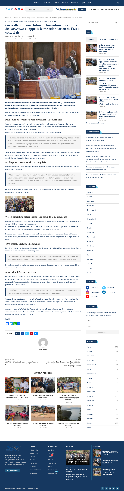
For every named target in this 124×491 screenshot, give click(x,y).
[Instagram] (12, 9)
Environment (74, 2)
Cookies (32, 456)
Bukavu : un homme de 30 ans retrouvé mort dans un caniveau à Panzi (108, 115)
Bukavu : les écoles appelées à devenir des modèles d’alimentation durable (108, 100)
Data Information (35, 460)
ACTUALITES (46, 2)
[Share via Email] (36, 333)
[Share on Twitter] (27, 333)
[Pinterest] (15, 9)
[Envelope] (117, 488)
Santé (89, 2)
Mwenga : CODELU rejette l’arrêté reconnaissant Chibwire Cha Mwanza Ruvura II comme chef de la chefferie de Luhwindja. (77, 460)
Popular (102, 39)
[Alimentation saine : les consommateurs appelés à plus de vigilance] (17, 385)
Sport (83, 2)
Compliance (33, 463)
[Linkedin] (19, 9)
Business (51, 453)
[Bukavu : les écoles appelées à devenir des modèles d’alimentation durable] (17, 413)
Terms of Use (34, 453)
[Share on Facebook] (22, 333)
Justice (89, 223)
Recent (91, 39)
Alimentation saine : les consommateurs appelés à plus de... (110, 452)
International (91, 219)
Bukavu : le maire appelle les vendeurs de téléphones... (110, 462)
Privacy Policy (34, 450)
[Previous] (88, 9)
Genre (89, 214)
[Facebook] (6, 9)
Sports (50, 466)
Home (7, 17)
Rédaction (15, 39)
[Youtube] (22, 9)
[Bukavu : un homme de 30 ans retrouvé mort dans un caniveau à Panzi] (43, 413)
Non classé (31, 21)
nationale (22, 21)
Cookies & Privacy (35, 470)
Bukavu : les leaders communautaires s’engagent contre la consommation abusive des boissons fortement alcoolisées (108, 84)
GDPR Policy (33, 466)
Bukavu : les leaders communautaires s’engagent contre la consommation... (108, 471)
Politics (50, 456)
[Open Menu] (6, 3)
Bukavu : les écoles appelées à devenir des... (106, 9)
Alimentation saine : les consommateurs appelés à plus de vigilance (107, 48)
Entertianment (52, 473)
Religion (90, 250)
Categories (52, 446)
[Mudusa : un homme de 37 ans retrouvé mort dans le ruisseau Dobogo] (69, 413)
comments (113, 39)
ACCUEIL (36, 2)
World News (51, 450)
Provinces (46, 21)
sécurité (90, 259)
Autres (32, 446)
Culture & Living (53, 470)
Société (54, 21)
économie (90, 201)
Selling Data (33, 473)
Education (65, 2)
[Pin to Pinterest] (31, 333)
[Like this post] (18, 333)
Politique (39, 21)
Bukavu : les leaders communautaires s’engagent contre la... (69, 398)
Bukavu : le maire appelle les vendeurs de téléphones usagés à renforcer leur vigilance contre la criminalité (108, 65)
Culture (57, 2)
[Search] (118, 3)
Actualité (15, 17)
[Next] (89, 9)
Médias (89, 228)
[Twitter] (9, 9)
